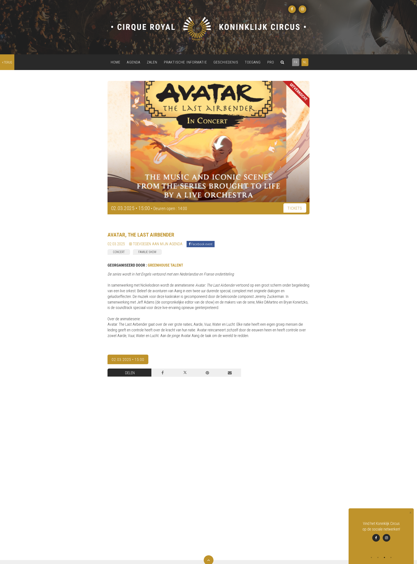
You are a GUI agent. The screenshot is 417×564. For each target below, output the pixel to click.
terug (7, 62)
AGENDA (133, 62)
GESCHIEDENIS (225, 62)
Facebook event (201, 244)
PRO (270, 62)
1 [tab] (371, 557)
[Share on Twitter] (185, 373)
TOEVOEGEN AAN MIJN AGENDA (157, 244)
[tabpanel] (381, 534)
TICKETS (295, 208)
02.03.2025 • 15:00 (128, 359)
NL (305, 62)
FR (296, 62)
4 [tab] (391, 557)
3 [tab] (384, 557)
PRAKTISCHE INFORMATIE (185, 62)
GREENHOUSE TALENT (165, 265)
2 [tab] (378, 557)
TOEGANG (253, 62)
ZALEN (152, 62)
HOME (115, 62)
